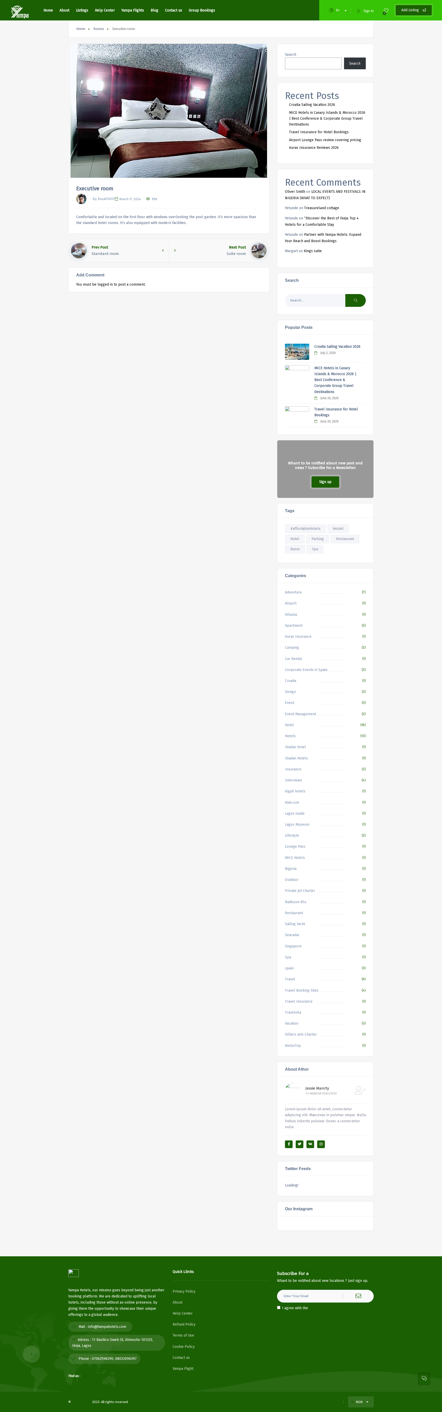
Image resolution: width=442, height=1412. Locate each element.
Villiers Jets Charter (301, 1034)
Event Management (300, 714)
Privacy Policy (184, 1291)
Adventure (293, 592)
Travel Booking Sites (301, 990)
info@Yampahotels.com (107, 1327)
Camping (292, 647)
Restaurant (345, 539)
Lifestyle (292, 835)
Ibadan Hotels (296, 758)
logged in (105, 284)
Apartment (293, 625)
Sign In (368, 11)
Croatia (290, 681)
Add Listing (410, 10)
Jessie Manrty (317, 1088)
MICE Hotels (295, 858)
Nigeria (290, 869)
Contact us (173, 10)
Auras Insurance (298, 636)
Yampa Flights (132, 10)
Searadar (292, 935)
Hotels (290, 736)
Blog (154, 10)
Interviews (293, 780)
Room (295, 549)
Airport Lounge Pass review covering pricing (325, 140)
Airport (290, 603)
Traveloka (293, 1012)
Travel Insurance (299, 1001)
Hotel (294, 539)
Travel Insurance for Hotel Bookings (319, 132)
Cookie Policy (184, 1346)
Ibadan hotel (295, 747)
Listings (82, 10)
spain (289, 968)
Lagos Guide (295, 813)
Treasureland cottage (321, 208)
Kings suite (313, 251)
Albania (291, 614)
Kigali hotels (295, 791)
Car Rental (293, 659)
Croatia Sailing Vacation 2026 (312, 105)
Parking (318, 539)
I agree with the (307, 1308)
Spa (315, 549)
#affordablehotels (305, 528)
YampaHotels (81, 1402)
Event (289, 703)
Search (290, 54)
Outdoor (292, 880)
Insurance (293, 769)
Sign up (325, 482)
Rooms (98, 29)
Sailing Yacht (295, 924)
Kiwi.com (292, 802)
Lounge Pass (295, 846)
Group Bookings (202, 10)
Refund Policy (184, 1324)
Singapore (293, 946)
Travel (290, 979)
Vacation (291, 1023)
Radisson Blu (295, 902)
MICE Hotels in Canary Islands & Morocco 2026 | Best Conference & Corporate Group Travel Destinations (327, 118)
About (64, 10)
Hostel (338, 528)
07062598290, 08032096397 (114, 1359)
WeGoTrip (293, 1046)
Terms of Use (183, 1335)
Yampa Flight (183, 1368)
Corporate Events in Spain (306, 670)
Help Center (105, 10)
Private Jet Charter (300, 891)
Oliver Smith (295, 191)
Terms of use (291, 1402)
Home (48, 10)
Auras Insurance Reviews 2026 (314, 147)
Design (290, 692)
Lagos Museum (297, 824)
